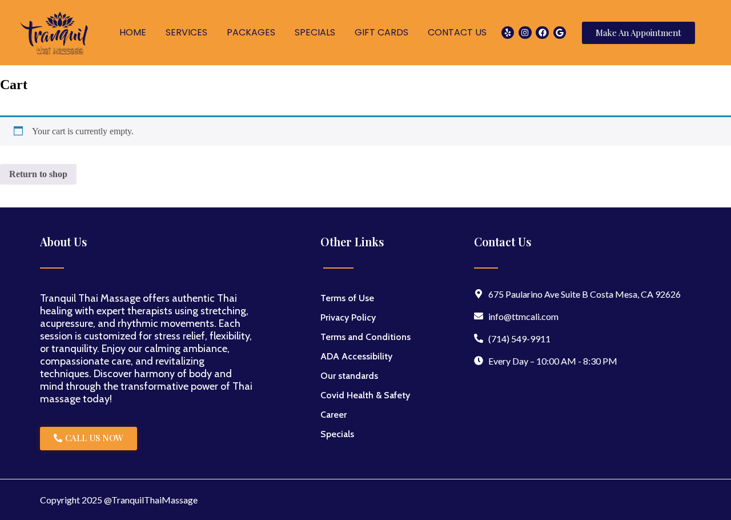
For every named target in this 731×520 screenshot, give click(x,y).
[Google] (559, 32)
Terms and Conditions (365, 336)
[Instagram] (525, 32)
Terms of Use (347, 298)
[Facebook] (542, 32)
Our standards (349, 375)
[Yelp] (507, 32)
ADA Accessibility (356, 356)
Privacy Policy (348, 317)
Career (333, 414)
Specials (337, 434)
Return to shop (38, 174)
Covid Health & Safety (365, 395)
